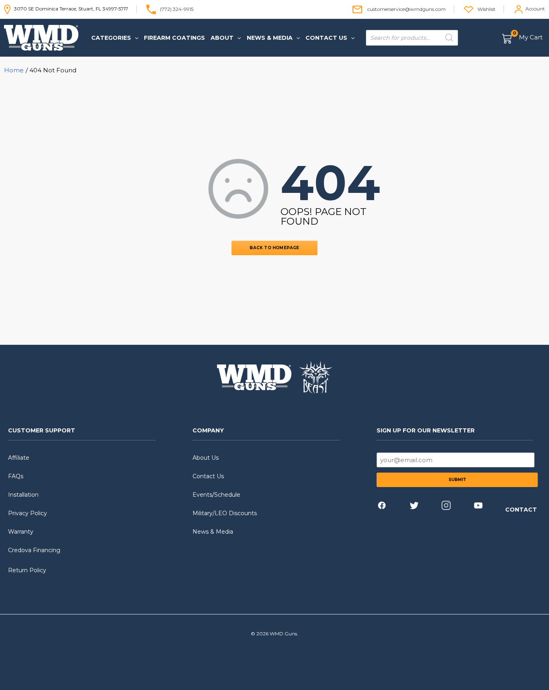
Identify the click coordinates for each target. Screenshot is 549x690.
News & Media (213, 531)
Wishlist (486, 9)
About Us (206, 457)
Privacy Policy (27, 513)
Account (535, 9)
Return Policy (27, 570)
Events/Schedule (216, 494)
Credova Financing (34, 550)
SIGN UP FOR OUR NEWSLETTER (426, 430)
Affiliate (18, 457)
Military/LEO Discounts (225, 513)
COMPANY (208, 430)
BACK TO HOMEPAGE (274, 247)
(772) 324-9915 (176, 9)
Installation (23, 494)
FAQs (15, 476)
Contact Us (208, 476)
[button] (134, 38)
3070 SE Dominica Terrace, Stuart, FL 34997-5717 (69, 9)
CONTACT (521, 509)
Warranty (20, 531)
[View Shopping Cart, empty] (522, 38)
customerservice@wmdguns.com (406, 9)
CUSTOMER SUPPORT (41, 430)
